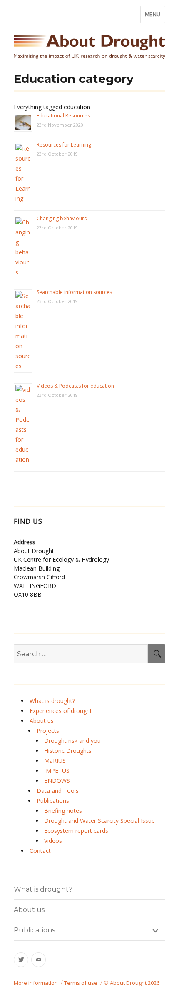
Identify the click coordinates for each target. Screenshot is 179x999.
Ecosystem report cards (76, 831)
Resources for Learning (64, 144)
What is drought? (52, 701)
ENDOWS (57, 781)
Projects (48, 731)
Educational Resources (63, 115)
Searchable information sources (74, 292)
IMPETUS (57, 771)
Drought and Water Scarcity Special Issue (99, 821)
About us (42, 721)
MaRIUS (55, 761)
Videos (53, 841)
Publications (53, 801)
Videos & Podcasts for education (75, 385)
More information (36, 983)
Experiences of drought (61, 711)
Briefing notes (63, 811)
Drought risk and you (72, 741)
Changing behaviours (62, 218)
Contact (40, 851)
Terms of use (80, 983)
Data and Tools (58, 791)
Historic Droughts (68, 751)
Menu (153, 14)
